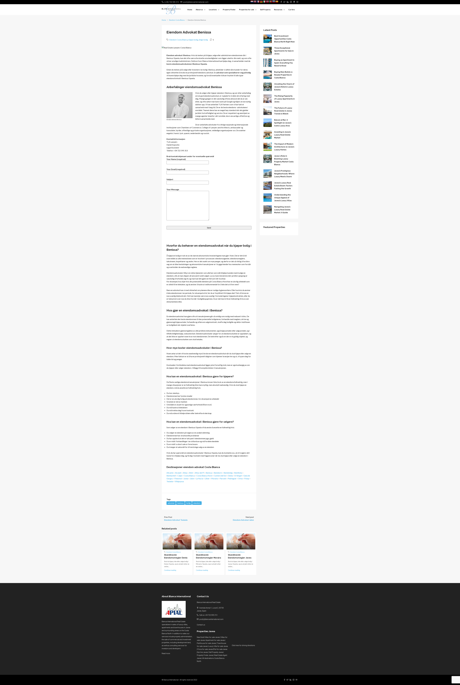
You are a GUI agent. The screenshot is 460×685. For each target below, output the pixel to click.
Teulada (170, 481)
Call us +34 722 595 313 (208, 615)
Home (189, 10)
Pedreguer (232, 478)
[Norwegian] (267, 1)
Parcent (223, 478)
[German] (261, 1)
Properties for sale (246, 10)
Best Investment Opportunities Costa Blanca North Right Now (284, 39)
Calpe (179, 475)
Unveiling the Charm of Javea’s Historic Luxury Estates (284, 87)
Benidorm (218, 473)
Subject (170, 179)
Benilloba (238, 473)
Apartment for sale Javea (215, 640)
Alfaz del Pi (199, 473)
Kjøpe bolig (193, 40)
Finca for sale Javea (205, 649)
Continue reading (170, 570)
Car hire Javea (202, 652)
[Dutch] (252, 1)
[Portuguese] (270, 1)
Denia (230, 475)
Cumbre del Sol (220, 475)
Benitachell (171, 475)
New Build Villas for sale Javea (208, 637)
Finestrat (178, 478)
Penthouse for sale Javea (206, 643)
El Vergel (238, 475)
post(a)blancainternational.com (211, 619)
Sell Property (265, 10)
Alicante (170, 473)
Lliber (207, 478)
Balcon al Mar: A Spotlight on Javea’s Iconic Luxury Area (282, 123)
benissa (180, 503)
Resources (278, 10)
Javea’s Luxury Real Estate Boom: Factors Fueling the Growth (283, 186)
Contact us (201, 625)
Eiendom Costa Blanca (177, 20)
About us (199, 10)
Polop (246, 478)
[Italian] (264, 1)
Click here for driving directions (243, 645)
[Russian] (273, 1)
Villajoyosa (179, 481)
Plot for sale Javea (220, 649)
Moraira (214, 478)
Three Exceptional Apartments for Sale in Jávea (284, 51)
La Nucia (199, 478)
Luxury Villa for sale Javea (218, 646)
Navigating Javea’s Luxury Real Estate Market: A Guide (282, 210)
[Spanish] (277, 1)
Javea (186, 478)
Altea (185, 473)
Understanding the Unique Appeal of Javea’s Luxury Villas (283, 198)
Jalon (192, 478)
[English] (255, 1)
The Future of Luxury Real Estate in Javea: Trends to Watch (283, 111)
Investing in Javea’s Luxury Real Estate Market (282, 135)
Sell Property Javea (216, 652)
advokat (171, 503)
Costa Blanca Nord (204, 475)
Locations (213, 10)
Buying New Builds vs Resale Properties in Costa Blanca (283, 75)
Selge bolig (203, 40)
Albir (191, 473)
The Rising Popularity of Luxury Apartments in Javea (284, 99)
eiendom (196, 503)
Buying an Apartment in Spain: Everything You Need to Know (284, 63)
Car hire (291, 10)
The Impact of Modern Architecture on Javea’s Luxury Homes (284, 147)
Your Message (173, 189)
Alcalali (178, 473)
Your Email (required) (176, 169)
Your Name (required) (176, 159)
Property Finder (229, 10)
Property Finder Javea (205, 655)
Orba (240, 478)
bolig (188, 503)
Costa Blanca (189, 475)
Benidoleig (228, 473)
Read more (166, 653)
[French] (258, 1)
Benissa (209, 473)
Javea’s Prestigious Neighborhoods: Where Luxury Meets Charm (284, 174)
